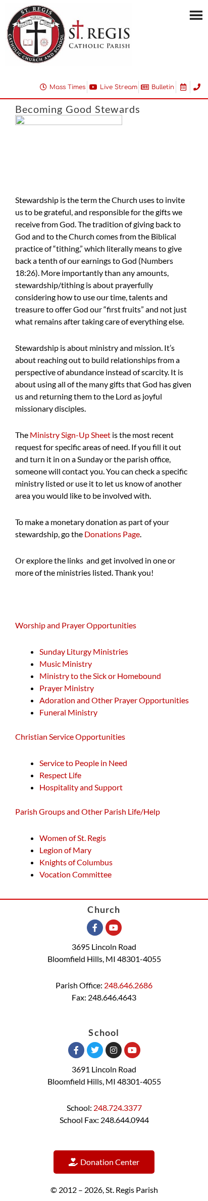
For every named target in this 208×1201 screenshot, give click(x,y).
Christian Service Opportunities (70, 736)
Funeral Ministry (68, 712)
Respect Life (60, 775)
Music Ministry (65, 663)
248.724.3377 (117, 1107)
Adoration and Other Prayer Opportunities (114, 700)
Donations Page (112, 534)
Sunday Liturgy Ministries (83, 651)
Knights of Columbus (76, 862)
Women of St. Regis (72, 838)
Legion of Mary (65, 850)
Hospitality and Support (81, 787)
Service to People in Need (83, 763)
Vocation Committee (75, 874)
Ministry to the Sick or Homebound (100, 675)
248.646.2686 (128, 985)
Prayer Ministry (66, 688)
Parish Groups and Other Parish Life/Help (87, 811)
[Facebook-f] (95, 927)
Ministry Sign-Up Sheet (70, 434)
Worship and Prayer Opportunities (75, 625)
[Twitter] (95, 1050)
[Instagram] (114, 1050)
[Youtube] (114, 927)
